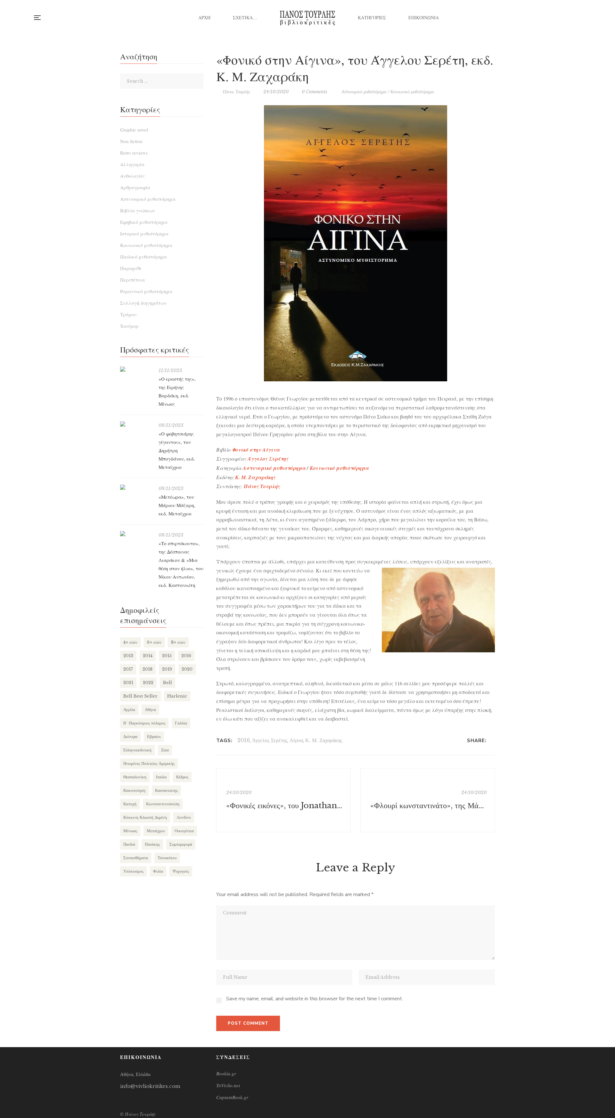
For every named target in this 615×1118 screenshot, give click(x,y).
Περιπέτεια (132, 279)
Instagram (568, 17)
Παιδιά (129, 844)
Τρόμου (128, 314)
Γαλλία (181, 723)
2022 (148, 682)
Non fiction (131, 141)
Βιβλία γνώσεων (137, 210)
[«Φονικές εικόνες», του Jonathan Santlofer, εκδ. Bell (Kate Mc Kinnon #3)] (283, 800)
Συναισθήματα (135, 857)
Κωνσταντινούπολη (162, 804)
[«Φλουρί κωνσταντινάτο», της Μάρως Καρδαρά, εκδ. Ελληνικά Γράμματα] (427, 800)
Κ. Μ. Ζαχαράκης (255, 477)
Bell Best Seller (140, 696)
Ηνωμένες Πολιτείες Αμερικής (149, 763)
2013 (128, 655)
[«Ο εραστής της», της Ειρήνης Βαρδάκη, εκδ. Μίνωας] (136, 369)
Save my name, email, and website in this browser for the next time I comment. (314, 998)
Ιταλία (161, 777)
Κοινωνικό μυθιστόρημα (412, 92)
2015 (167, 655)
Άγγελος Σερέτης (268, 458)
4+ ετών (130, 642)
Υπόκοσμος (133, 871)
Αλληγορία (132, 164)
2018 (147, 669)
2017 (128, 669)
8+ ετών (178, 642)
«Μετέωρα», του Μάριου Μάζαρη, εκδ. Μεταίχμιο (177, 505)
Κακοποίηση (134, 790)
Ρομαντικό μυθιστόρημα (146, 291)
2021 (128, 682)
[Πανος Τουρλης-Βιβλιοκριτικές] (307, 17)
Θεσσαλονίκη (134, 777)
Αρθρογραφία (135, 187)
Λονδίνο (183, 817)
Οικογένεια (184, 831)
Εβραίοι (154, 736)
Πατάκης (152, 844)
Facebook (555, 17)
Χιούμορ (129, 326)
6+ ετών (154, 642)
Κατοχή (129, 804)
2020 (187, 669)
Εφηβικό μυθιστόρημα (144, 222)
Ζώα (165, 750)
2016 (243, 740)
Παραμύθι (131, 268)
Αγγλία (129, 709)
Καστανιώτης (166, 790)
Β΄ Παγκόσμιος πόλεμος (144, 723)
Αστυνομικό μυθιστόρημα (363, 92)
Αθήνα (150, 709)
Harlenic (177, 696)
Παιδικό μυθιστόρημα (143, 256)
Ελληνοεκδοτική (137, 750)
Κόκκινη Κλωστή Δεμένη (145, 817)
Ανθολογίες (132, 176)
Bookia (581, 17)
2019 (167, 669)
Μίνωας (130, 831)
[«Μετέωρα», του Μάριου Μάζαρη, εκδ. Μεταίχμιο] (136, 487)
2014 (147, 655)
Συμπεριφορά (180, 844)
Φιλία (158, 871)
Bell (167, 682)
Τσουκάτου (167, 857)
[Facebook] (493, 740)
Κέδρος (182, 777)
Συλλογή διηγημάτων (143, 303)
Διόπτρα (130, 736)
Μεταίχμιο (156, 831)
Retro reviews (134, 152)
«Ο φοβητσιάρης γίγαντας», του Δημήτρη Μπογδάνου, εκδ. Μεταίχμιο (177, 450)
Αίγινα (296, 740)
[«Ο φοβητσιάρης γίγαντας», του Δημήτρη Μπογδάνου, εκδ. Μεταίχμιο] (136, 424)
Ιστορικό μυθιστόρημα (144, 233)
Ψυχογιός (181, 871)
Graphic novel (134, 129)
